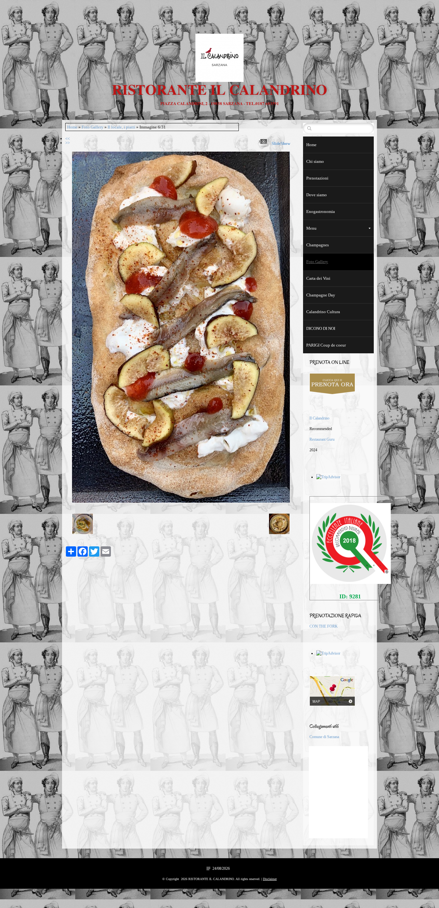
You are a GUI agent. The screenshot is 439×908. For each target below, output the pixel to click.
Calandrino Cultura (323, 311)
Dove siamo (316, 194)
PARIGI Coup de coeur (326, 345)
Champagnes (317, 244)
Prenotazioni (317, 178)
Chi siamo (315, 161)
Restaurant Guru (322, 439)
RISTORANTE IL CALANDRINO (219, 89)
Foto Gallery (92, 127)
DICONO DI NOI (320, 328)
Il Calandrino (319, 418)
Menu (311, 228)
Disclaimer (270, 879)
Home (72, 127)
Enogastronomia (320, 211)
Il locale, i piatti (121, 127)
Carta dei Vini (318, 278)
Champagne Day (320, 295)
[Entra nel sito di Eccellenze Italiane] (350, 543)
